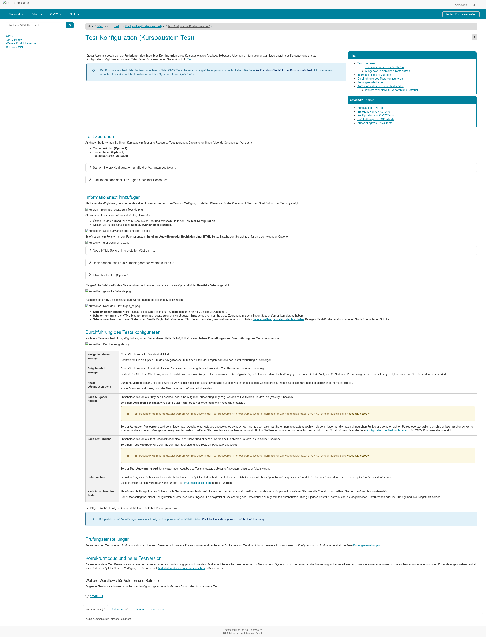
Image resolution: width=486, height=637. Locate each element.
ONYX (54, 14)
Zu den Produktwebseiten (461, 14)
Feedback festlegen (358, 413)
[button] (77, 322)
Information (157, 609)
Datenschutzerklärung (236, 629)
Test (116, 26)
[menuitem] (17, 14)
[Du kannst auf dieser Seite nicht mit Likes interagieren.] (87, 596)
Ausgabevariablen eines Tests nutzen (387, 71)
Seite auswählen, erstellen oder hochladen (278, 319)
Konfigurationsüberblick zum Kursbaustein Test (284, 70)
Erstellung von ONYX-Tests (373, 111)
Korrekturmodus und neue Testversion (380, 86)
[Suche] (474, 4)
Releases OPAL (15, 47)
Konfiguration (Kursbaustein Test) (143, 26)
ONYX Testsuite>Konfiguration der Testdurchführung (232, 519)
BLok (72, 14)
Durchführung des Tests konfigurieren (380, 78)
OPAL (35, 14)
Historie (139, 609)
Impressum (256, 629)
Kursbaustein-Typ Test (370, 108)
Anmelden (461, 5)
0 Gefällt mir (96, 596)
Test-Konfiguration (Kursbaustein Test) (189, 26)
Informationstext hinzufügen (374, 75)
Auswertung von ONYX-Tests (374, 123)
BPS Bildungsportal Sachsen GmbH (243, 633)
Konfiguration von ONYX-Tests (375, 115)
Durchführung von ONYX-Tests (375, 119)
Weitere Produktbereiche (21, 43)
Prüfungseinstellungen (370, 82)
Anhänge (120, 609)
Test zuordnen (366, 63)
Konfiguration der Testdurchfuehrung (388, 430)
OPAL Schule (14, 39)
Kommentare (95, 609)
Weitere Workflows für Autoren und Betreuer (391, 90)
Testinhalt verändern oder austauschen (181, 568)
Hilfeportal (14, 14)
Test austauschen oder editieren (384, 67)
